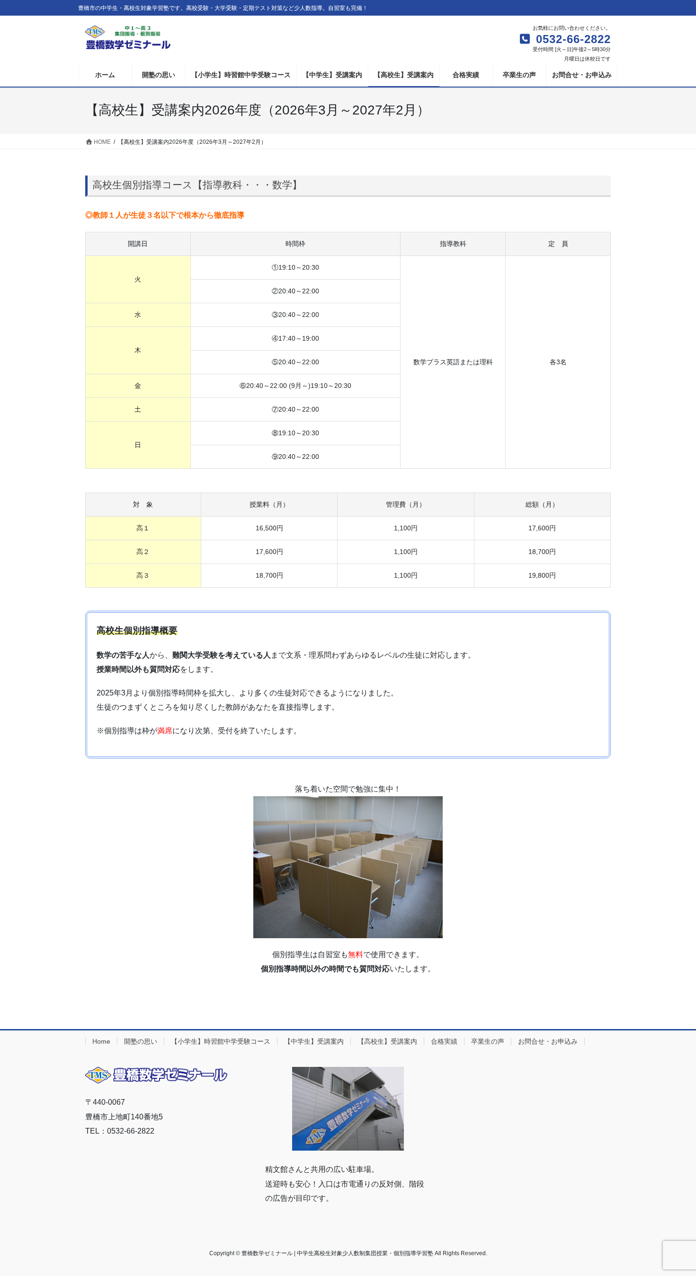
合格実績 (444, 1041)
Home (101, 1041)
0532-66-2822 (571, 39)
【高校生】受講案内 (387, 1041)
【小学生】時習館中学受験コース (220, 1041)
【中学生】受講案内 (314, 1041)
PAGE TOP (671, 1229)
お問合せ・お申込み (548, 1041)
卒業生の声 (487, 1041)
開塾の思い (140, 1041)
